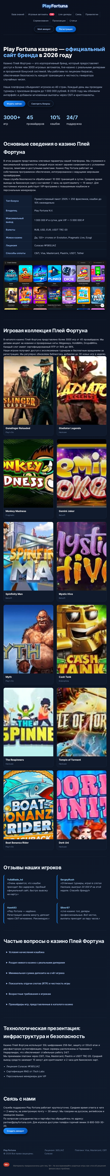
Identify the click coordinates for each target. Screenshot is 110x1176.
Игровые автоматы (40, 14)
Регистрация (65, 29)
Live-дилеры (64, 14)
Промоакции (59, 20)
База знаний (18, 14)
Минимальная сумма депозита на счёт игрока (36, 973)
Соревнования (40, 20)
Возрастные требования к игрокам (30, 993)
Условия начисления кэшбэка (26, 952)
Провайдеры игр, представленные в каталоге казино (41, 1004)
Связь (78, 14)
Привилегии (92, 14)
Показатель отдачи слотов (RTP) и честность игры (39, 983)
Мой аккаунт (44, 29)
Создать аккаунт (15, 1131)
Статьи (73, 20)
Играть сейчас (14, 103)
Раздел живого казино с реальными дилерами (37, 962)
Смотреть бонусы (40, 103)
